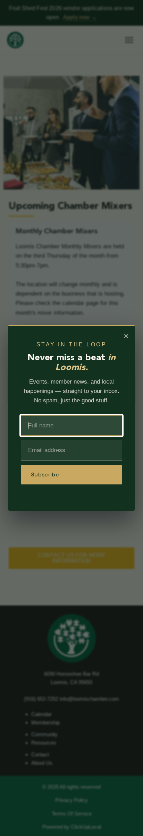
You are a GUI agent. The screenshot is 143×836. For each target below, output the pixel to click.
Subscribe (45, 474)
